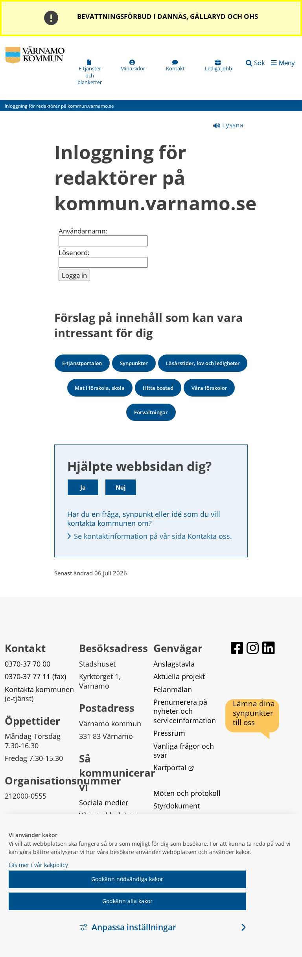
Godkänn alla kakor (127, 901)
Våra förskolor (209, 387)
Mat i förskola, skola (100, 387)
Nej (121, 487)
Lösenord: (74, 252)
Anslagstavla (174, 664)
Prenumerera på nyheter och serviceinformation (184, 711)
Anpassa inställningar (134, 927)
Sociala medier (103, 802)
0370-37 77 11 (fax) (35, 676)
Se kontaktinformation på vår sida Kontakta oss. (153, 536)
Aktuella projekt (179, 676)
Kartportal (173, 767)
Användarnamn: (83, 231)
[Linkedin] (268, 648)
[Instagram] (253, 648)
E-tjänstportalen (82, 363)
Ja (83, 487)
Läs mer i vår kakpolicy (38, 865)
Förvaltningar (151, 412)
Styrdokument (176, 805)
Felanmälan (172, 689)
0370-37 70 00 (27, 664)
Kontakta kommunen (39, 689)
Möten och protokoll (187, 793)
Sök (259, 62)
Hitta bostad (158, 387)
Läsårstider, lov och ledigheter (203, 363)
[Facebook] (237, 648)
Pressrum (169, 733)
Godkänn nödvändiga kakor (127, 879)
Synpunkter (134, 363)
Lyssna (232, 124)
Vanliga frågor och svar (184, 750)
